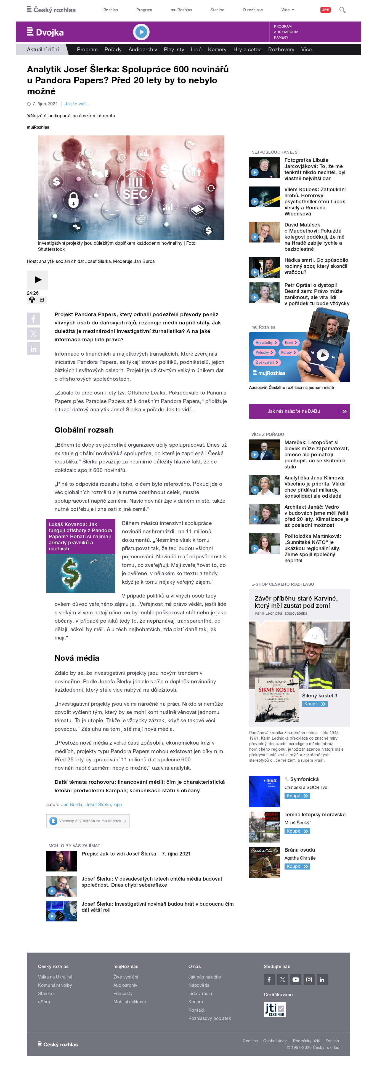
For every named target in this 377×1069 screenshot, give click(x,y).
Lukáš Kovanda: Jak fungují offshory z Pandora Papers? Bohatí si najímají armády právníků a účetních (80, 536)
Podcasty (123, 993)
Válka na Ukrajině (55, 977)
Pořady (113, 49)
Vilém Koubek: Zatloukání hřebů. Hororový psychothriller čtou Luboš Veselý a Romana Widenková (315, 201)
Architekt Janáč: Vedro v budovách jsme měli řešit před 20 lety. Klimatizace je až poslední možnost (317, 516)
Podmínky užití (306, 1041)
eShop (44, 1001)
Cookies (250, 1041)
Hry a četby (264, 343)
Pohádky (262, 352)
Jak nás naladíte (205, 977)
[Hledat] (342, 10)
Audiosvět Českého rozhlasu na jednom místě (291, 387)
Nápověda (199, 985)
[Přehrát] (37, 280)
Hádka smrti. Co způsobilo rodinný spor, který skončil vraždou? (316, 266)
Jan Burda (71, 804)
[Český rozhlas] (51, 10)
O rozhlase (253, 10)
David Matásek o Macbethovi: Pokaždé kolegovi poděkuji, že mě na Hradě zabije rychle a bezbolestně (315, 237)
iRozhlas (110, 10)
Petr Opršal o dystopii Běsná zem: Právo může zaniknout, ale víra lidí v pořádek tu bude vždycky (317, 294)
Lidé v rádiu (200, 993)
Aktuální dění (43, 49)
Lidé (196, 49)
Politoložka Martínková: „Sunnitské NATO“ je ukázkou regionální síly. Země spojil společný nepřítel (313, 548)
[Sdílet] (42, 300)
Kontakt (197, 1010)
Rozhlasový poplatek (210, 1018)
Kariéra (196, 1001)
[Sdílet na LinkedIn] (33, 348)
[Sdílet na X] (33, 333)
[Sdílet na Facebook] (33, 319)
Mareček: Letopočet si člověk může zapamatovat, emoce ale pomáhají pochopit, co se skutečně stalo (317, 454)
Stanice (217, 10)
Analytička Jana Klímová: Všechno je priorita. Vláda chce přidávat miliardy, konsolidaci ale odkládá (315, 487)
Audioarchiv (286, 32)
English (332, 1041)
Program (144, 10)
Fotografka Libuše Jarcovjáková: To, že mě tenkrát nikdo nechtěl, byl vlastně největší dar (315, 169)
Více (309, 49)
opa (118, 804)
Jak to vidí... (77, 103)
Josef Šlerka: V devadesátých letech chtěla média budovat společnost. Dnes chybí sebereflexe (152, 882)
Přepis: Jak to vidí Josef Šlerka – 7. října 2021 (136, 854)
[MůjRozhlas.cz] (38, 127)
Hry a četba (247, 49)
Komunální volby (55, 985)
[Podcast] (32, 300)
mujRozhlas (181, 10)
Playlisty (174, 49)
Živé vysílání (265, 362)
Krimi (289, 343)
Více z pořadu (267, 434)
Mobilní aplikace (129, 1001)
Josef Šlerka (98, 804)
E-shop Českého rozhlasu (282, 584)
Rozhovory (281, 49)
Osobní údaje (275, 1041)
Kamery (281, 37)
